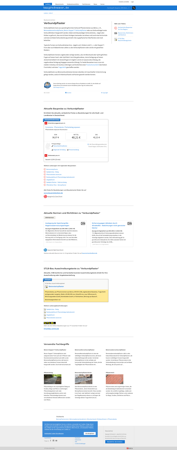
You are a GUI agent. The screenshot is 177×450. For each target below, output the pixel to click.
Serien (102, 4)
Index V (51, 13)
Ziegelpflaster (50, 180)
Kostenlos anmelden (124, 2)
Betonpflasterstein (62, 419)
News (95, 4)
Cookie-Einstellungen (80, 443)
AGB (76, 441)
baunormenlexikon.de (89, 253)
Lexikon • (46, 13)
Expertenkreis (47, 438)
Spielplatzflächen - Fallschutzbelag (56, 182)
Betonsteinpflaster (52, 169)
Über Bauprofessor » (59, 87)
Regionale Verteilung (59, 150)
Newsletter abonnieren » (115, 442)
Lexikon (48, 4)
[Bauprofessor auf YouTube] (56, 441)
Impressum (77, 438)
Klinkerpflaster (102, 419)
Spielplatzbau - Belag (52, 172)
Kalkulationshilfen (73, 4)
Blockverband (91, 419)
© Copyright (104, 93)
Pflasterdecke (112, 419)
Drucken (68, 93)
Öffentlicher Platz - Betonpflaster (56, 185)
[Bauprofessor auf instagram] (53, 441)
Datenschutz (78, 440)
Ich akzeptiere (89, 433)
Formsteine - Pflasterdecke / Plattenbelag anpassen (62, 127)
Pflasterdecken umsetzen (53, 174)
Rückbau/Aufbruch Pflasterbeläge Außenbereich (60, 177)
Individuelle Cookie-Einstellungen (54, 433)
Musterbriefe (59, 4)
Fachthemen (86, 4)
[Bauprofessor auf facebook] (51, 441)
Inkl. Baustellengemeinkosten (98, 144)
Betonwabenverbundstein (78, 419)
